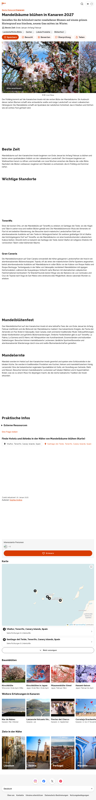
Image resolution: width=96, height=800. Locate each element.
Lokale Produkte (43, 32)
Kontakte (20, 795)
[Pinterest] (60, 781)
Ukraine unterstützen (34, 795)
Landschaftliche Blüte (12, 32)
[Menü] (89, 4)
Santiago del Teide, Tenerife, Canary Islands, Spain (69, 444)
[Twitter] (52, 781)
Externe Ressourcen (15, 425)
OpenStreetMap (81, 625)
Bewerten (45, 37)
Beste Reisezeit (13, 10)
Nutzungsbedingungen (79, 795)
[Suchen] (81, 4)
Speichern (12, 37)
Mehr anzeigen (50, 650)
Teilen (82, 37)
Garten (29, 32)
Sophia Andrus (16, 500)
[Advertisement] (48, 127)
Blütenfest (59, 32)
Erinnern (50, 553)
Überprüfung (64, 37)
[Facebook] (44, 781)
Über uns (10, 795)
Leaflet (70, 625)
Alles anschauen (14, 88)
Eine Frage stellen (10, 432)
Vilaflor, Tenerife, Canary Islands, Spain (24, 444)
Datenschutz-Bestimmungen (56, 795)
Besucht (29, 37)
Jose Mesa (50, 95)
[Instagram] (35, 781)
